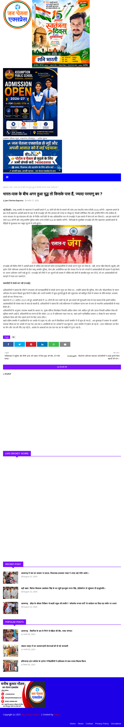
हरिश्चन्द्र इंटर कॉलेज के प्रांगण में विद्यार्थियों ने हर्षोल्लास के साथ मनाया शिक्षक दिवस (53, 661)
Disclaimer (116, 723)
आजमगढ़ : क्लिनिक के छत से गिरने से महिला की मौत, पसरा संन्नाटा (46, 631)
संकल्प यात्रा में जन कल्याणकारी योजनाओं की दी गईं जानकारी (44, 646)
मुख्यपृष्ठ (5, 187)
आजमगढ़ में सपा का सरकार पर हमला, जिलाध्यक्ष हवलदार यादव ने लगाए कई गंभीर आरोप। (55, 573)
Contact (89, 723)
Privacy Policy (102, 723)
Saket (56, 714)
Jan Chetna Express (14, 200)
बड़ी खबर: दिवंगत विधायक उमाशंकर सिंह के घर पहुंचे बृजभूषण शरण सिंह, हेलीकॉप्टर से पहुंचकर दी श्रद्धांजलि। (63, 588)
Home (72, 723)
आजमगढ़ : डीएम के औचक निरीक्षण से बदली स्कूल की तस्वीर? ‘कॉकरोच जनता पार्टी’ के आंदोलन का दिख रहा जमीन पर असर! (69, 603)
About (80, 723)
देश (11, 187)
